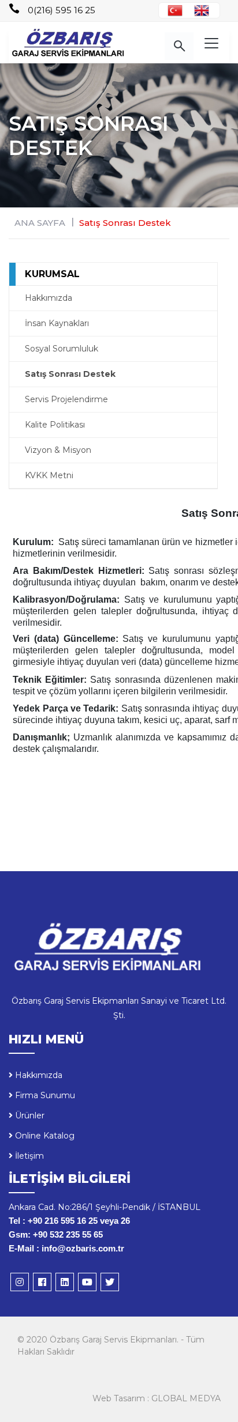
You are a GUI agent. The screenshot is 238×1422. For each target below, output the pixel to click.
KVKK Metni (49, 475)
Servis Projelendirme (66, 399)
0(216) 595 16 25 (61, 10)
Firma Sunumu (44, 1095)
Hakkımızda (48, 298)
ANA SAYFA (39, 222)
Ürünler (28, 1115)
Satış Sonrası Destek (70, 374)
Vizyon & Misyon (58, 450)
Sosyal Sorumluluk (61, 348)
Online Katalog (44, 1135)
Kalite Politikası (55, 424)
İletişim (28, 1156)
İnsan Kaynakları (57, 323)
